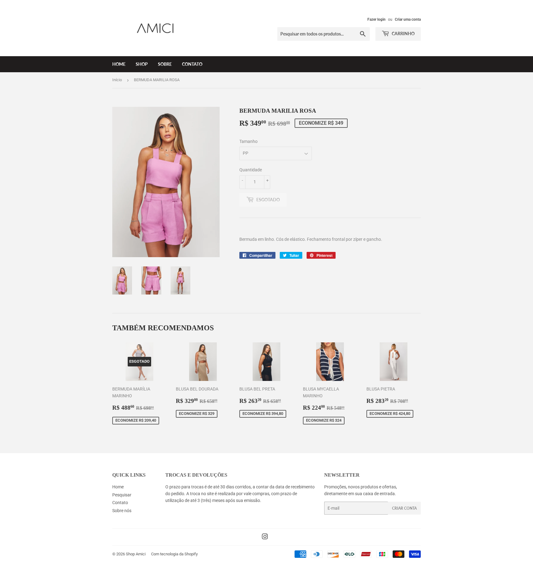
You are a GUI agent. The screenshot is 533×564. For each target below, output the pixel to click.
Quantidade (250, 169)
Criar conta (404, 508)
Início (117, 79)
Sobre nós (121, 510)
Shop (142, 64)
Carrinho (403, 33)
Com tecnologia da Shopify (174, 554)
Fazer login (376, 19)
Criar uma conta (408, 19)
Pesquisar (121, 494)
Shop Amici (136, 554)
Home (119, 64)
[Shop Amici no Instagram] (265, 537)
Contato (192, 64)
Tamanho (248, 141)
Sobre (165, 64)
